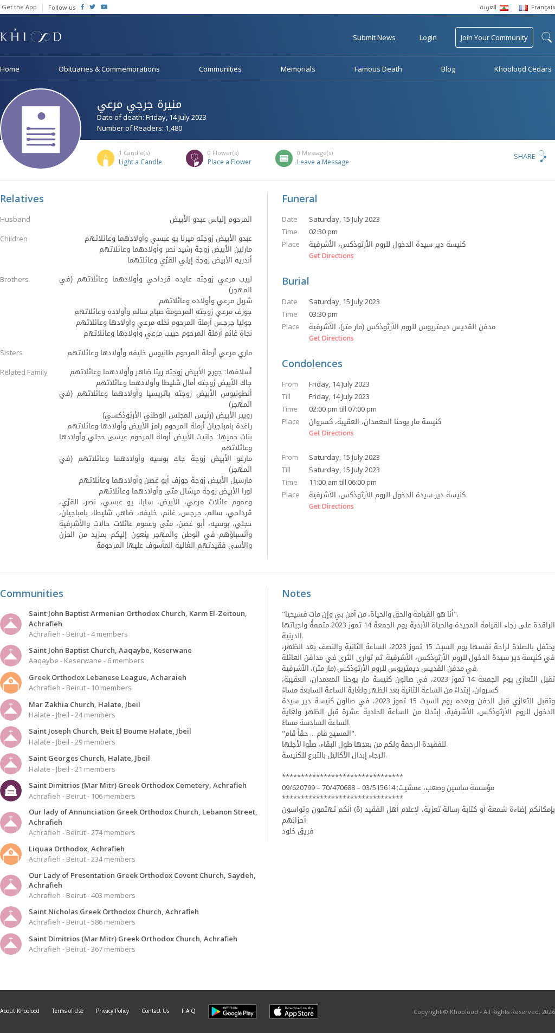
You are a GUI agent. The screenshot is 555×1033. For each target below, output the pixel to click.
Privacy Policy (112, 1011)
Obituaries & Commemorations (109, 69)
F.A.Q (189, 1011)
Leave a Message (323, 161)
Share (524, 156)
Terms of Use (67, 1011)
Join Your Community (494, 37)
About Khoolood (20, 1011)
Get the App (19, 7)
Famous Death (378, 69)
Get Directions (331, 256)
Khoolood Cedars (523, 69)
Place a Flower (229, 161)
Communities (220, 69)
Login (428, 37)
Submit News (374, 37)
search (546, 37)
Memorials (298, 69)
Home (10, 69)
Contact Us (155, 1011)
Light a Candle (140, 161)
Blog (448, 69)
